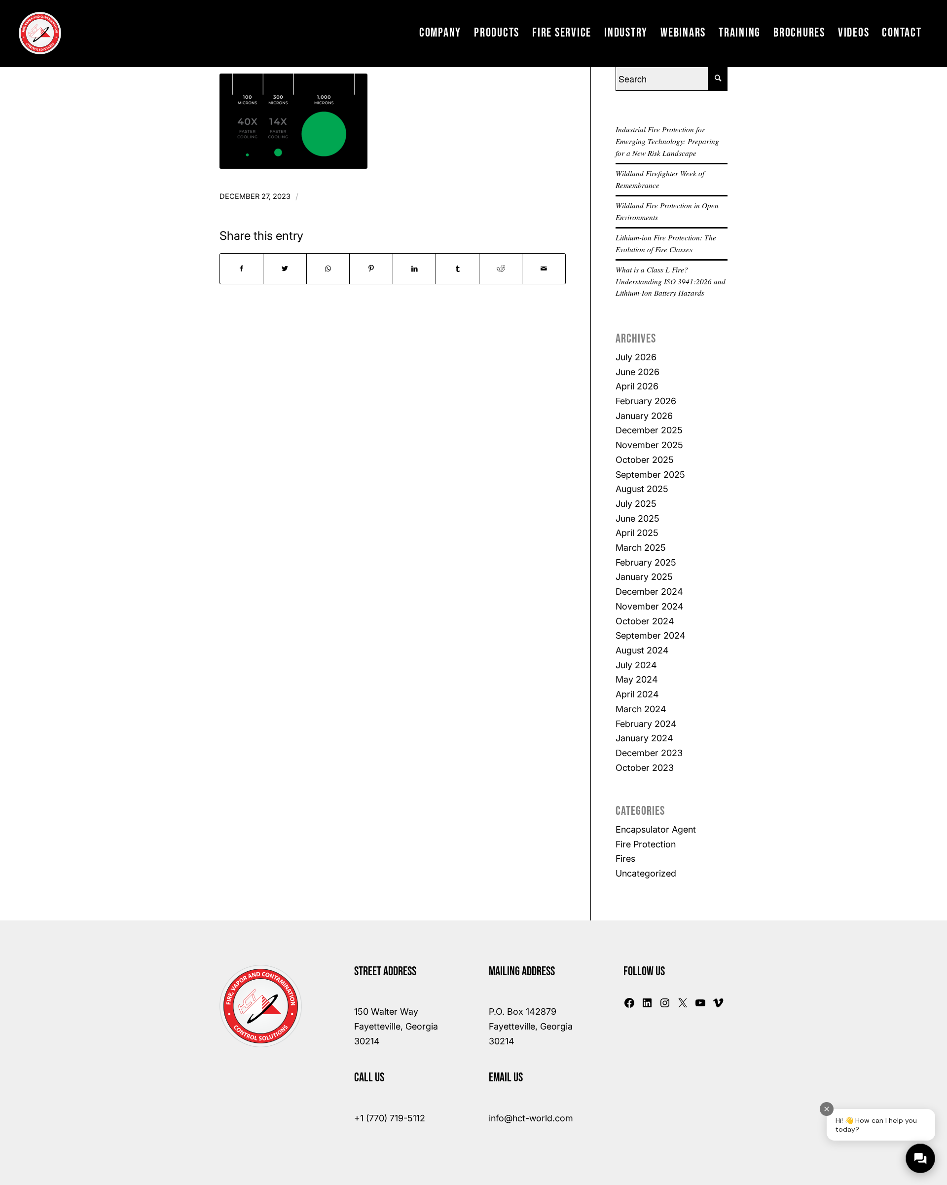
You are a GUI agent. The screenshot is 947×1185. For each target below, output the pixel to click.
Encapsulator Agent (656, 829)
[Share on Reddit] (500, 269)
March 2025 (641, 547)
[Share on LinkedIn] (414, 269)
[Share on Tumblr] (457, 269)
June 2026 (637, 372)
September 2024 (651, 635)
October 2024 (645, 621)
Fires (625, 858)
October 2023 (645, 768)
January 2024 (644, 738)
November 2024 (650, 606)
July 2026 (636, 357)
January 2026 (644, 416)
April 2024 (637, 694)
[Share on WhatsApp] (328, 269)
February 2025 (646, 562)
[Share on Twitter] (284, 269)
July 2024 (636, 665)
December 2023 (649, 753)
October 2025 (645, 460)
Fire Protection (646, 844)
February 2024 (646, 724)
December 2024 (649, 591)
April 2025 (637, 533)
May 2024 (637, 679)
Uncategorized (646, 873)
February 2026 (646, 401)
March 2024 (641, 709)
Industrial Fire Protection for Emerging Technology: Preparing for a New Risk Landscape (667, 141)
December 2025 (649, 430)
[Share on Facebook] (241, 269)
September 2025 (650, 474)
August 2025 (642, 489)
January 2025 (644, 577)
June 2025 (637, 518)
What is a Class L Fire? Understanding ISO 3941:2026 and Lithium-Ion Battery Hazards (671, 281)
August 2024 (642, 650)
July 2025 (636, 503)
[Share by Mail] (543, 269)
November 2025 (649, 445)
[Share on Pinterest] (371, 269)
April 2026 (637, 386)
